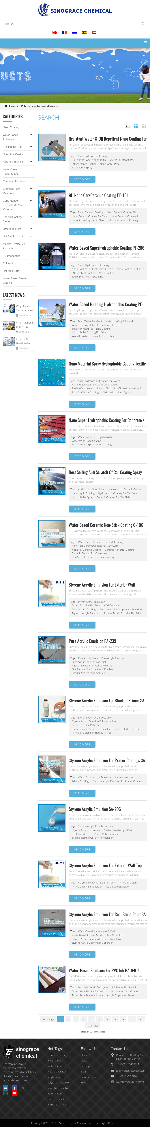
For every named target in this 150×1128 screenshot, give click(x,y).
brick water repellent (90, 321)
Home (11, 106)
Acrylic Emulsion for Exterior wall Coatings (95, 605)
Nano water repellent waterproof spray (94, 384)
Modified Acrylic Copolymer (93, 987)
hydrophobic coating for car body (118, 493)
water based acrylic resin (118, 830)
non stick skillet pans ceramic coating (93, 557)
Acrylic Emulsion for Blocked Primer (91, 732)
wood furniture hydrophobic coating (93, 335)
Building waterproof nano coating (91, 328)
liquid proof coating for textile (89, 159)
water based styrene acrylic (87, 935)
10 (131, 1019)
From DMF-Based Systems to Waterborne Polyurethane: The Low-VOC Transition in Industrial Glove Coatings (25, 341)
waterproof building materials (95, 437)
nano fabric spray (82, 167)
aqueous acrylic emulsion (86, 613)
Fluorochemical (12, 255)
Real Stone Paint (115, 935)
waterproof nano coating (86, 440)
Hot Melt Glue (11, 270)
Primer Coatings (81, 781)
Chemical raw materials (11, 191)
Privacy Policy (88, 1077)
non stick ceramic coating (86, 549)
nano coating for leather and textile (92, 268)
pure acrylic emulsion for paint (89, 661)
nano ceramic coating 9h (125, 216)
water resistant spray (122, 159)
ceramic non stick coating (119, 549)
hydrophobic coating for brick (89, 332)
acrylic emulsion (128, 882)
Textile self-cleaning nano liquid (124, 388)
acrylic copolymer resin (120, 995)
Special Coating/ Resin (12, 219)
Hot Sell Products (13, 236)
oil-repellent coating (83, 272)
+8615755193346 (126, 1076)
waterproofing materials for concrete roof (96, 324)
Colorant (8, 263)
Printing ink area (12, 146)
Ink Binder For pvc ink (124, 987)
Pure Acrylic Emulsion (113, 658)
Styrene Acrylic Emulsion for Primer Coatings (118, 781)
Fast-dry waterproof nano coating (92, 444)
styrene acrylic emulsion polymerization (94, 721)
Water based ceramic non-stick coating (100, 541)
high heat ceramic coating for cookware (95, 545)
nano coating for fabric (130, 268)
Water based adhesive (10, 137)
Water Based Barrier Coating (15, 280)
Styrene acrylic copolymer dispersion (92, 942)
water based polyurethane (55, 1060)
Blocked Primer (131, 728)
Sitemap (85, 1066)
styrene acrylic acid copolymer (95, 717)
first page (48, 1019)
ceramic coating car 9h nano (88, 220)
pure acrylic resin (88, 658)
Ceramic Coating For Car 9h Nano (115, 497)
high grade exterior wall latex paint (92, 665)
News (84, 1060)
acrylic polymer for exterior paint (96, 882)
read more (82, 179)
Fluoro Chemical (57, 1071)
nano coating (106, 272)
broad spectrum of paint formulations (93, 837)
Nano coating (11, 127)
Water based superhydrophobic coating (58, 1093)
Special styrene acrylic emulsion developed (95, 728)
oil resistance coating (84, 163)
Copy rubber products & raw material (12, 205)
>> (141, 1019)
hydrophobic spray (82, 497)
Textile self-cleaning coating (87, 276)
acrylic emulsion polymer (85, 724)
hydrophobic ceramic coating (125, 489)
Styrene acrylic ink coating (124, 991)
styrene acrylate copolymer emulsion (121, 609)
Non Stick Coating (13, 154)
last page (92, 1025)
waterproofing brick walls (120, 321)
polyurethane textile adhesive (59, 1082)
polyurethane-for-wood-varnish (39, 106)
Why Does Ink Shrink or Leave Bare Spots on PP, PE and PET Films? (24, 308)
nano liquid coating (83, 493)
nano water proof (110, 163)
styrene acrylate (123, 777)
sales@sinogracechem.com (130, 1070)
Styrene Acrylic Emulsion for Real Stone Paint (97, 938)
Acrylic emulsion (13, 161)
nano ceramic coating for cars (89, 216)
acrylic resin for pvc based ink (89, 991)
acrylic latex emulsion (118, 886)
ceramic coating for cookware (89, 553)
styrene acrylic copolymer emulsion (98, 826)
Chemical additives (14, 181)
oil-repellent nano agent (116, 392)
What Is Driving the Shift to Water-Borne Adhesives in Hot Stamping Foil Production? (25, 325)
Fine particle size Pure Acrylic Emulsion (93, 669)
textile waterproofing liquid (87, 388)
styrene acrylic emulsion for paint (122, 613)
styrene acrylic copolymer (86, 830)
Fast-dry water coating (85, 392)
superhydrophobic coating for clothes (99, 380)
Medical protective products (14, 246)
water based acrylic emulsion (94, 777)
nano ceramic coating (90, 212)
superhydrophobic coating (93, 155)
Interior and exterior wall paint (89, 672)
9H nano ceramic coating (123, 220)
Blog (83, 1071)
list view (136, 126)
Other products (12, 228)
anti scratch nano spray (91, 489)
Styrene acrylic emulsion (91, 601)
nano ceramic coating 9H (121, 212)
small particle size (81, 833)
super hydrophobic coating (93, 265)
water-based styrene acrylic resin (97, 931)
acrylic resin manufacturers (88, 995)
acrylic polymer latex (106, 833)
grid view (143, 126)
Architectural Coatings (84, 609)
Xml (83, 1082)
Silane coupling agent (59, 1055)
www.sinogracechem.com (130, 1081)
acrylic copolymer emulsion (87, 886)
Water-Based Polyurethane (10, 171)
